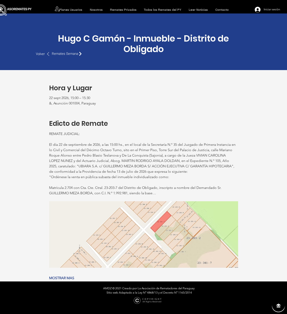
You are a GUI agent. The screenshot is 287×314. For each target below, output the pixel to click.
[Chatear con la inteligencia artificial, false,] (278, 305)
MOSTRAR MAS (61, 278)
